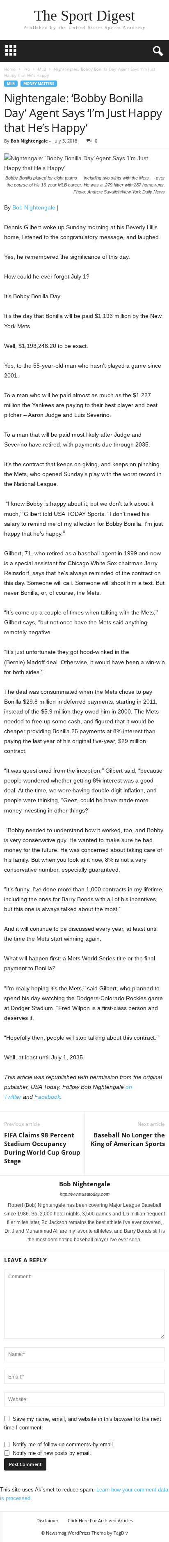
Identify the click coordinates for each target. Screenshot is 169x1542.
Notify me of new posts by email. (52, 1453)
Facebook (47, 1096)
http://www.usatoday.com (85, 1194)
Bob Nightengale (29, 141)
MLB (42, 69)
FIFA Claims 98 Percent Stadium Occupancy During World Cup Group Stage (42, 1148)
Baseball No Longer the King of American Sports (128, 1139)
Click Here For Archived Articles (100, 1520)
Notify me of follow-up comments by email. (63, 1444)
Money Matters (38, 83)
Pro (26, 69)
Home (10, 69)
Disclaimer (47, 1520)
